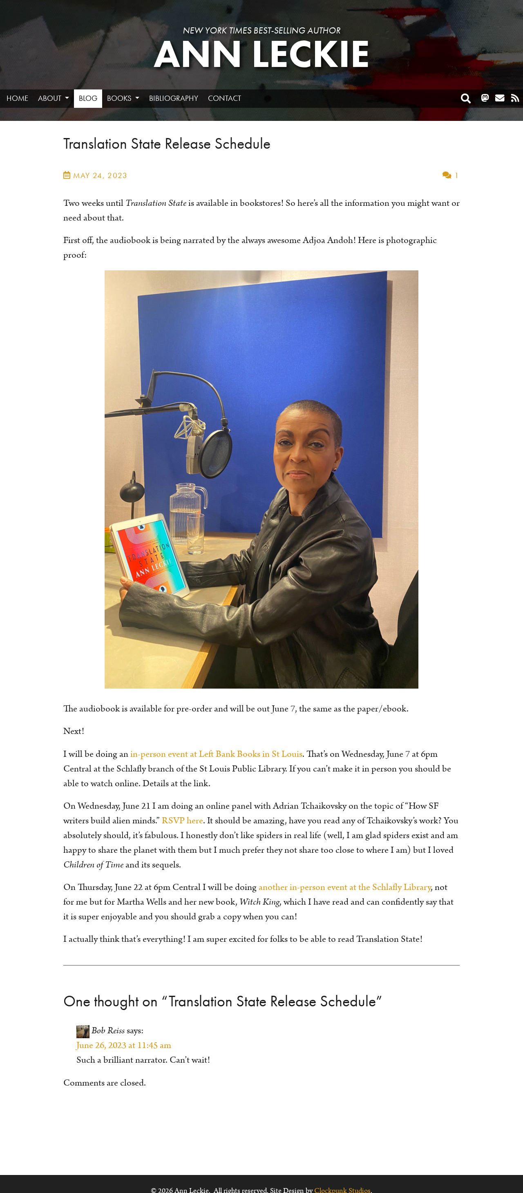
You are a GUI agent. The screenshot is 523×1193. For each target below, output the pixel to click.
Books (120, 98)
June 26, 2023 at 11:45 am (123, 1045)
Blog (88, 98)
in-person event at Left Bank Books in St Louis (216, 754)
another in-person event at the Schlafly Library (345, 887)
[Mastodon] (485, 98)
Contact (224, 98)
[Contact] (500, 98)
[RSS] (515, 98)
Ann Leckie (262, 54)
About (50, 98)
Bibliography (173, 98)
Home (17, 98)
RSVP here (182, 820)
